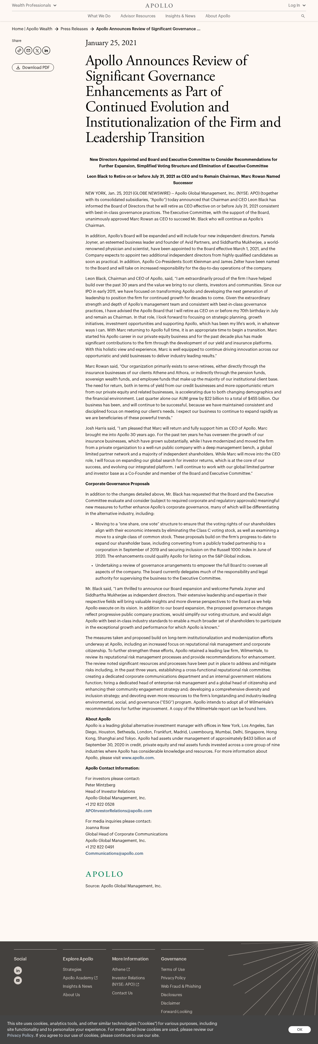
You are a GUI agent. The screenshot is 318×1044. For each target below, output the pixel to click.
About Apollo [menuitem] (217, 16)
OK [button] (299, 1030)
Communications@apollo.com (114, 854)
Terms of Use (173, 970)
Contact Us (122, 993)
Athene (118, 970)
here (261, 709)
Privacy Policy (20, 1036)
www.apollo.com (138, 758)
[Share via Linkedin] (45, 49)
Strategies (72, 970)
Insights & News (77, 986)
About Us (71, 995)
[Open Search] (303, 16)
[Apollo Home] (159, 5)
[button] (33, 69)
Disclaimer (170, 1003)
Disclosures (171, 995)
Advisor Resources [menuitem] (138, 16)
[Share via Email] (27, 49)
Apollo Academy (78, 978)
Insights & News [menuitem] (180, 16)
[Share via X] (36, 50)
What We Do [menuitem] (99, 16)
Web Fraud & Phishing (181, 986)
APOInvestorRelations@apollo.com (118, 811)
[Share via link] (18, 49)
